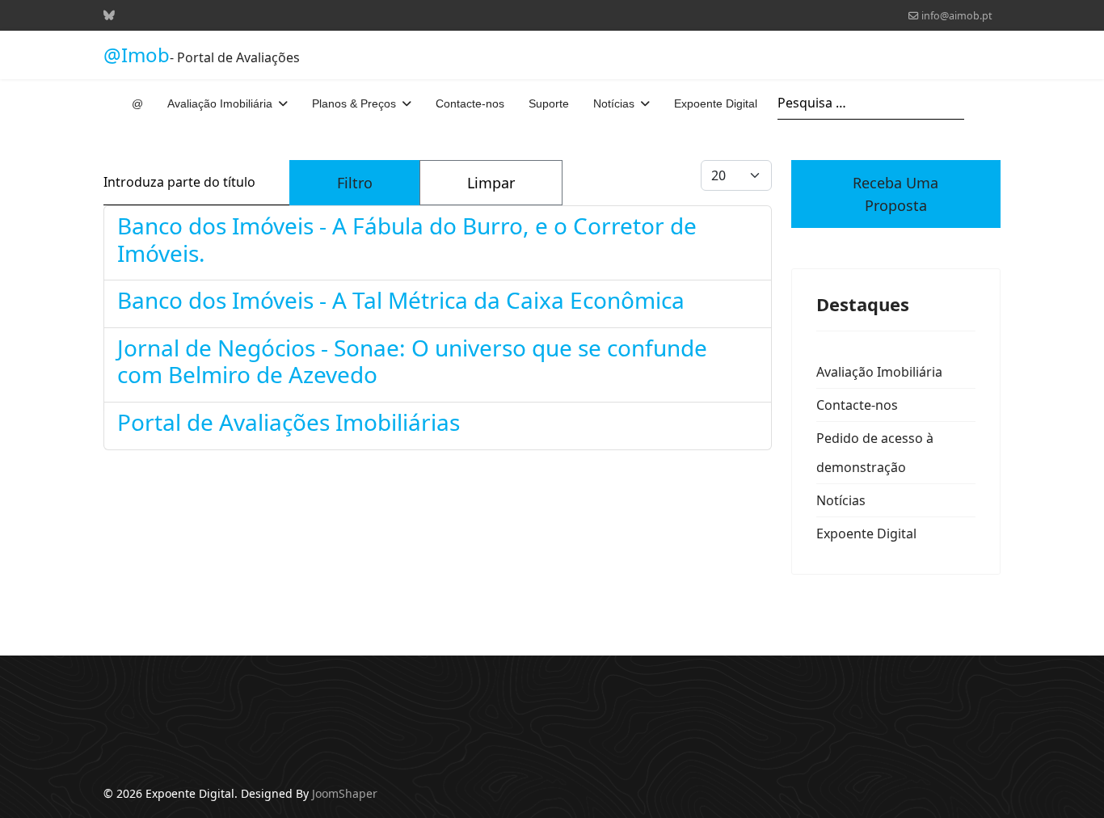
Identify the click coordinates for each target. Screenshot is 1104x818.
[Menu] (990, 103)
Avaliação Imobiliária (219, 103)
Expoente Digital (715, 103)
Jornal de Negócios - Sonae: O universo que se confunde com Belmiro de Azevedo (412, 361)
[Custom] (109, 15)
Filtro (355, 182)
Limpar (491, 182)
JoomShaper (344, 793)
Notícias (613, 103)
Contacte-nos (470, 103)
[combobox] (870, 103)
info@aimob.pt (956, 16)
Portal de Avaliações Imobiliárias (288, 422)
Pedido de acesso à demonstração (874, 452)
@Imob (136, 55)
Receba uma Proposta (895, 194)
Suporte (549, 103)
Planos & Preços (354, 103)
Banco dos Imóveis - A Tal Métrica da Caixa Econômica (401, 300)
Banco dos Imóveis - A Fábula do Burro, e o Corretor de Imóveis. (407, 239)
